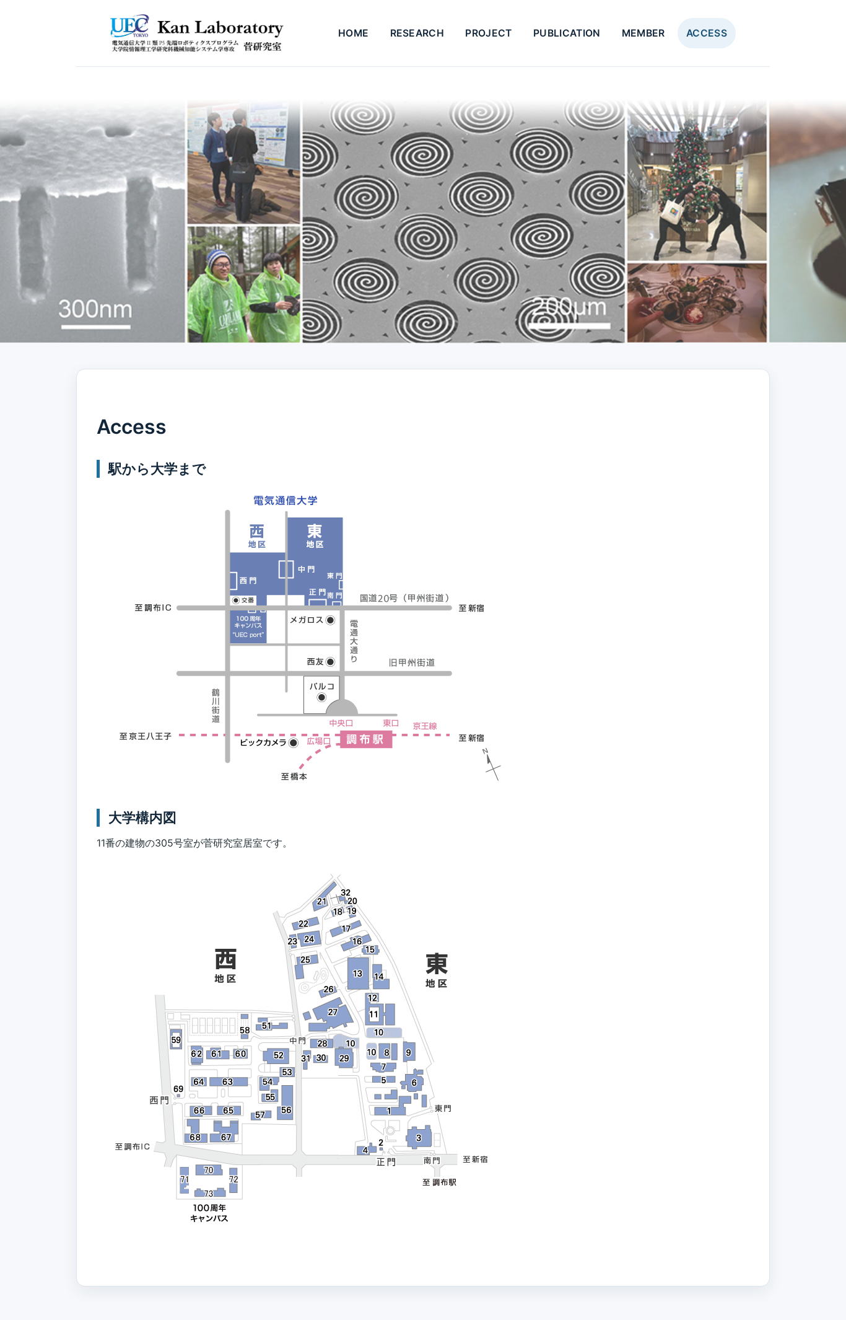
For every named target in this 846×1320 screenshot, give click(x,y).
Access (706, 33)
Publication (566, 33)
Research (417, 33)
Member (643, 33)
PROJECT (488, 33)
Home (353, 33)
